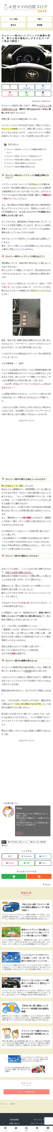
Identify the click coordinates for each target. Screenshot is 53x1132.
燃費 (44, 842)
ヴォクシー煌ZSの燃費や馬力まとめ (21, 167)
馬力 (5, 845)
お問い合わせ (14, 1123)
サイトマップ (39, 1120)
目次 (10, 144)
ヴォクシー (25, 842)
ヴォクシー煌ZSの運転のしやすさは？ (21, 163)
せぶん (19, 808)
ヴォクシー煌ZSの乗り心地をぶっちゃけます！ (25, 160)
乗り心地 (36, 842)
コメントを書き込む (26, 1092)
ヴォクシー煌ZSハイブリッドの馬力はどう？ (24, 156)
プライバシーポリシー (38, 1123)
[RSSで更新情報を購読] (21, 833)
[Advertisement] (26, 448)
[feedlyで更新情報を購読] (17, 833)
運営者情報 (14, 1120)
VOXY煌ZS (14, 842)
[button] (43, 93)
